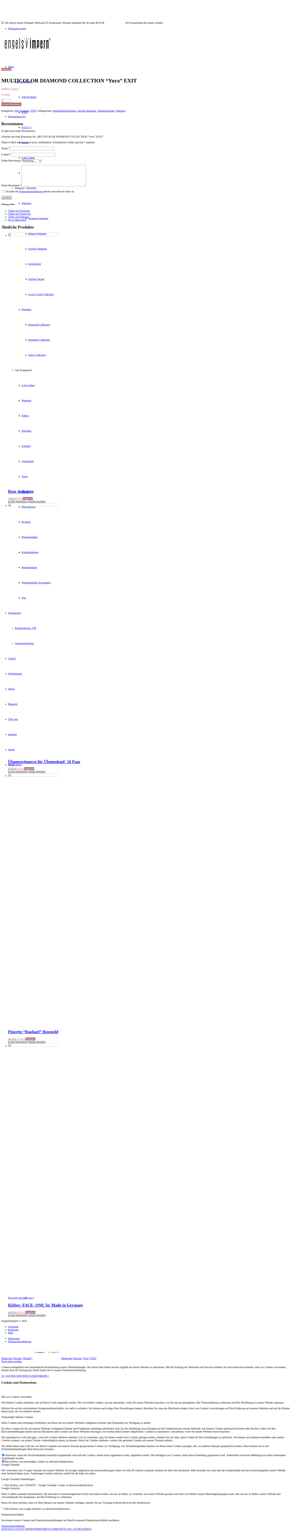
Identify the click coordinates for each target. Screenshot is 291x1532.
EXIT (33, 110)
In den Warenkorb (11, 104)
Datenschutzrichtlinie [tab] (12, 1514)
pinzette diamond (86, 110)
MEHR (43, 1376)
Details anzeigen (36, 501)
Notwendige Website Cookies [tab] (17, 1417)
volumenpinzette (106, 110)
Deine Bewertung (11, 160)
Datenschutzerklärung (30, 191)
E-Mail (6, 154)
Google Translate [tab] (10, 1464)
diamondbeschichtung (64, 110)
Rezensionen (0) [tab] (16, 116)
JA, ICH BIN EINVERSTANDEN (20, 1376)
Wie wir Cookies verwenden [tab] (16, 1396)
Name (5, 148)
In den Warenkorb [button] (17, 501)
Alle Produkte (21, 110)
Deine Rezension (11, 185)
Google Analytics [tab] (10, 1488)
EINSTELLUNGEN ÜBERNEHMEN (22, 1529)
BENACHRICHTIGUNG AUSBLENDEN (67, 1529)
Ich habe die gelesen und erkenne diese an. (40, 191)
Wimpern (121, 110)
